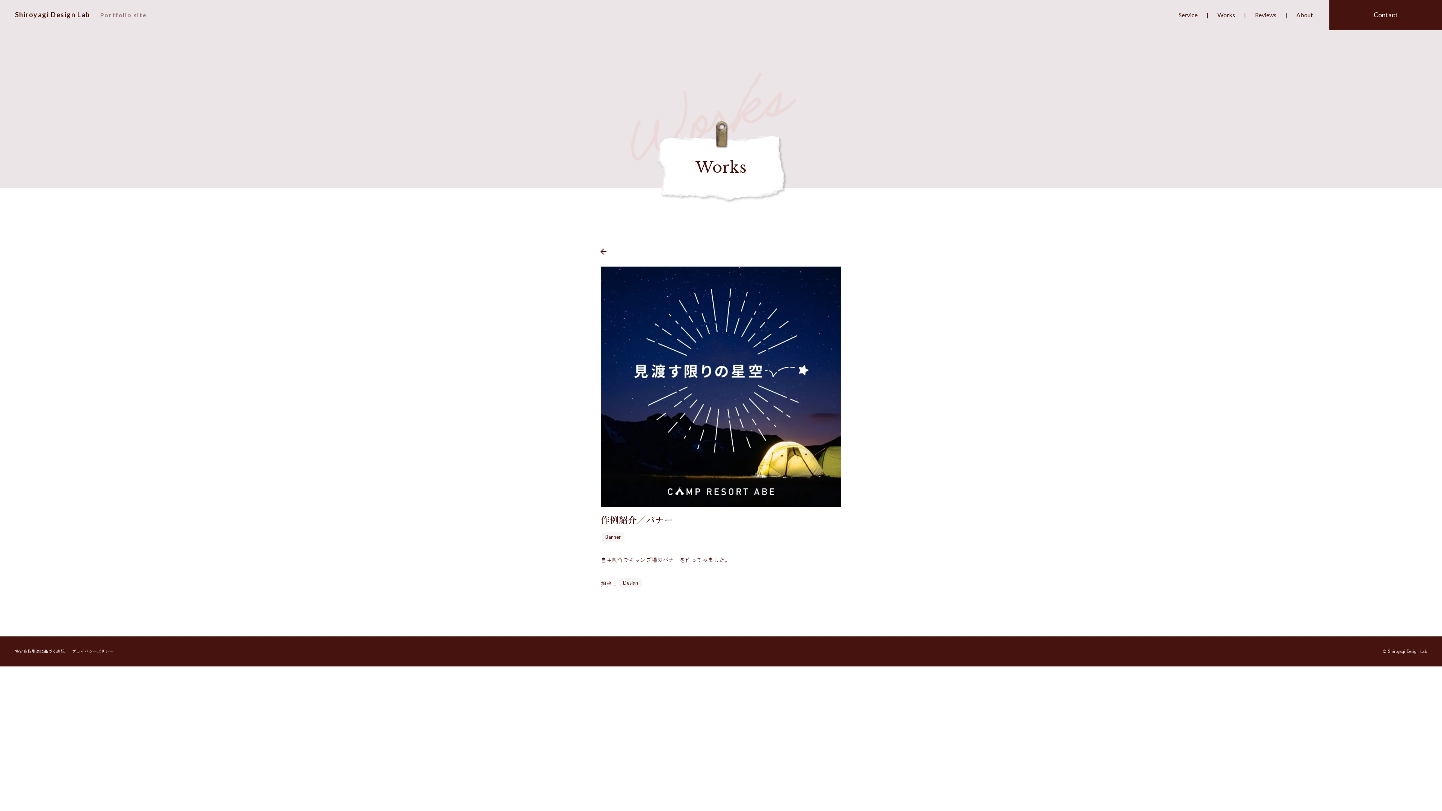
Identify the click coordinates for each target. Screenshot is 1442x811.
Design (630, 583)
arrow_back (603, 251)
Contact (1386, 15)
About (1304, 14)
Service (1188, 14)
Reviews (1265, 14)
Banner (613, 537)
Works (1226, 14)
